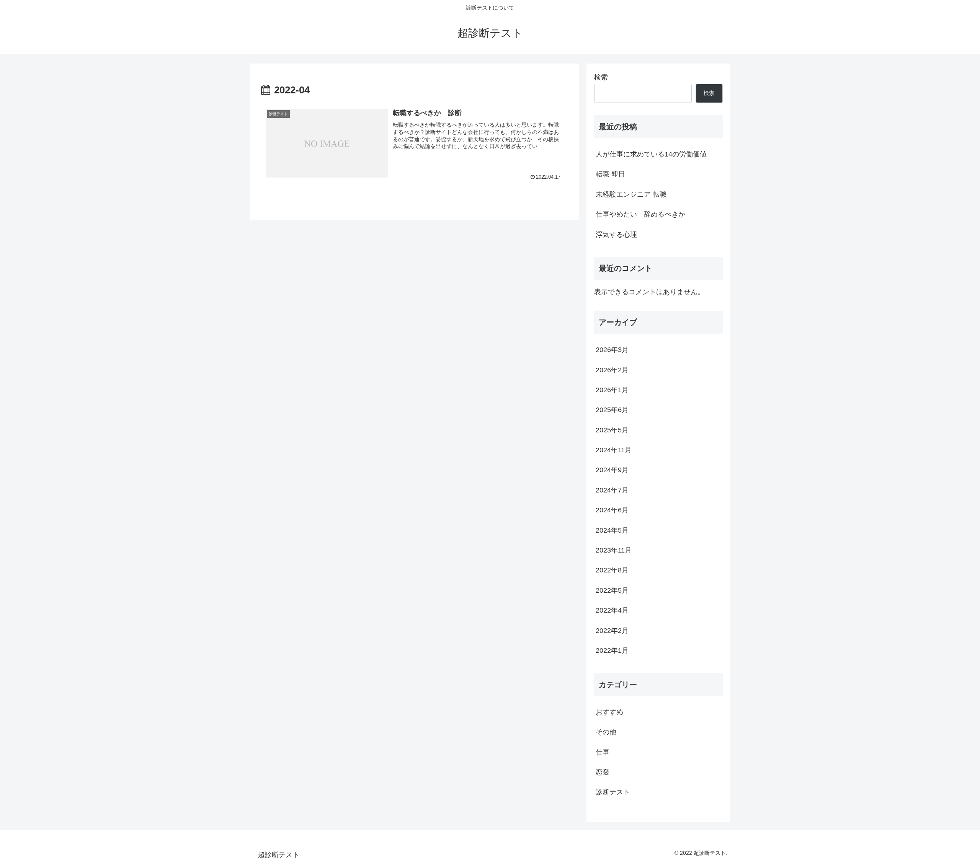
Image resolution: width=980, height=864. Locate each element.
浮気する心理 (616, 234)
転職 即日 (610, 174)
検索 (601, 77)
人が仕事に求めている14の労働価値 (651, 154)
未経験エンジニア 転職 (631, 194)
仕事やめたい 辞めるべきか (640, 214)
